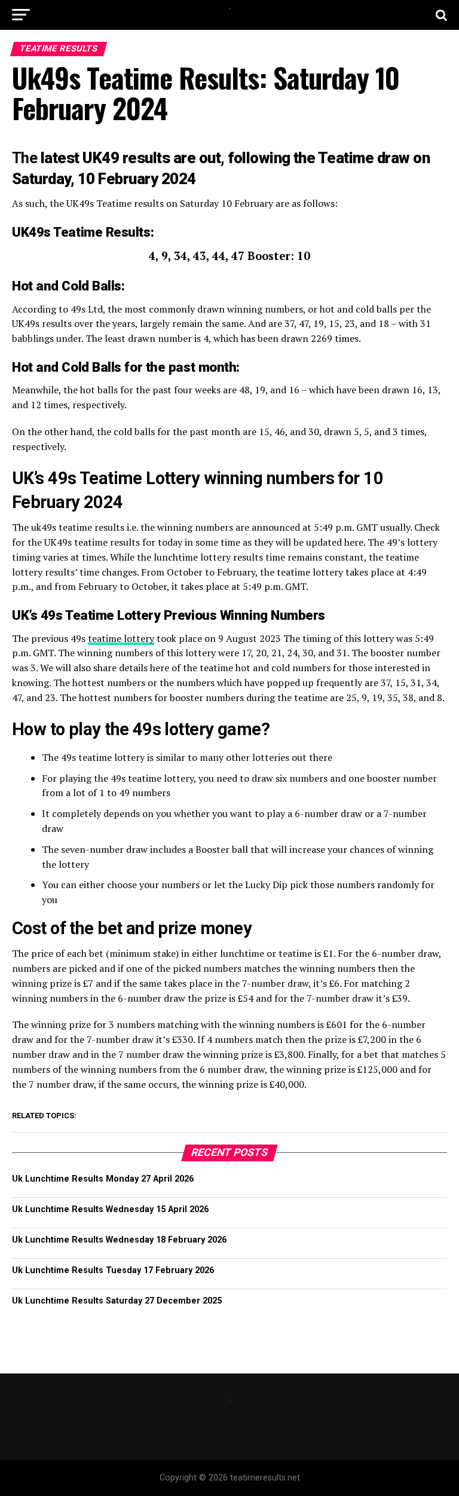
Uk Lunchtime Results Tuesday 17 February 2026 (113, 1270)
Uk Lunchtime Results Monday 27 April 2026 (103, 1179)
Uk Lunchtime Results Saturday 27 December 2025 (117, 1301)
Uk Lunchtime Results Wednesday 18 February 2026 (119, 1240)
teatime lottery (121, 638)
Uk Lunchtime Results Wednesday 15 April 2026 (110, 1209)
